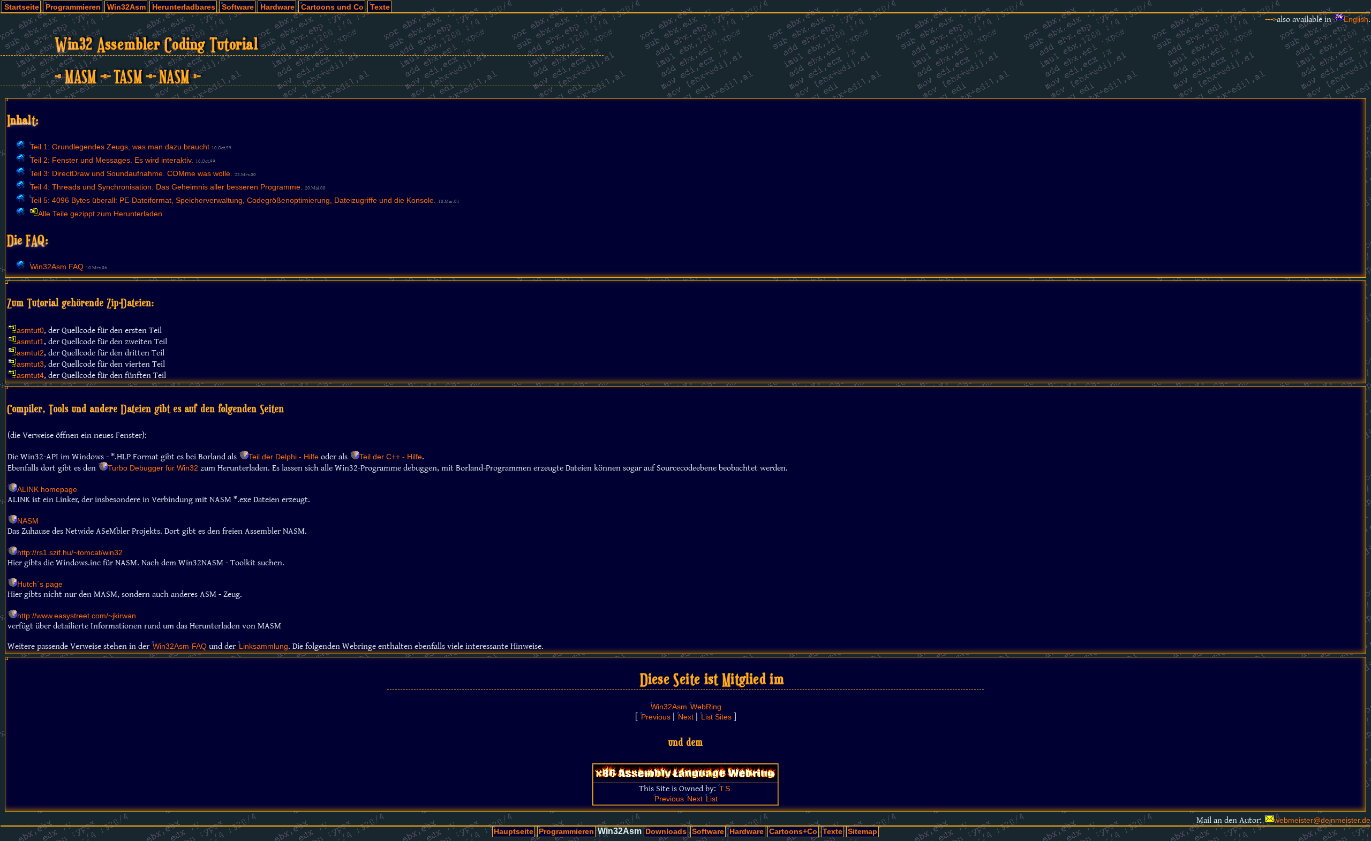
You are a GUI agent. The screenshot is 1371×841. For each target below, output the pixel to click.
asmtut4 (30, 376)
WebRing (705, 707)
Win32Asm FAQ (57, 267)
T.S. (725, 789)
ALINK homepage (47, 490)
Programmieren (73, 7)
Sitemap (862, 832)
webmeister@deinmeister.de (1322, 820)
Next (686, 717)
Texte (380, 7)
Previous (656, 717)
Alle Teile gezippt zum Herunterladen (100, 214)
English (1356, 20)
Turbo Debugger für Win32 (153, 468)
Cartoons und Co (332, 7)
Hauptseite (513, 832)
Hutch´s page (40, 584)
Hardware (277, 7)
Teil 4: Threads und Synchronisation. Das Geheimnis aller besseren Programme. (166, 187)
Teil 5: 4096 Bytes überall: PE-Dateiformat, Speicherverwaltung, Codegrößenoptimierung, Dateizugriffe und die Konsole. (233, 200)
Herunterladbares (183, 7)
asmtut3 (30, 364)
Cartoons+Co (793, 832)
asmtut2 (30, 353)
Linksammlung (263, 646)
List (712, 799)
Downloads (666, 832)
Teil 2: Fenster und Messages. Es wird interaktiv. (111, 160)
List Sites (716, 717)
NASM (28, 521)
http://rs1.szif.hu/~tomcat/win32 (70, 553)
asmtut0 (30, 331)
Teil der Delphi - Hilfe (283, 457)
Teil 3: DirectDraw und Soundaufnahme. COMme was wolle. (131, 174)
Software (238, 7)
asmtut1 (30, 342)
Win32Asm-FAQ (180, 646)
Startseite (21, 7)
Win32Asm (126, 7)
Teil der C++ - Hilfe (390, 457)
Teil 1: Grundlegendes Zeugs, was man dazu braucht (119, 147)
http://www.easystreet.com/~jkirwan (76, 616)
